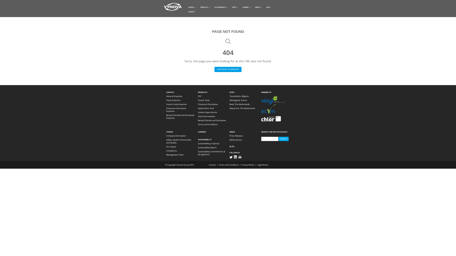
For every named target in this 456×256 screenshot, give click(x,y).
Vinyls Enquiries (173, 100)
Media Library (236, 140)
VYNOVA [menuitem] (191, 7)
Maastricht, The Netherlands (242, 108)
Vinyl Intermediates (206, 116)
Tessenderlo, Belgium (239, 96)
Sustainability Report (207, 147)
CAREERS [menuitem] (245, 7)
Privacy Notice (248, 165)
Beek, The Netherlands (240, 104)
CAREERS (202, 132)
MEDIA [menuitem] (257, 7)
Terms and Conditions (208, 124)
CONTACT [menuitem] (191, 12)
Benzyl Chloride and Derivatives (212, 120)
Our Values (171, 146)
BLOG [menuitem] (268, 7)
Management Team (175, 154)
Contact (212, 165)
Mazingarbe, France (238, 100)
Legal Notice (262, 165)
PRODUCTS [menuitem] (204, 7)
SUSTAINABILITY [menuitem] (220, 7)
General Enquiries (174, 96)
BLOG (232, 146)
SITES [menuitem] (234, 7)
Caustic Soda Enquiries (176, 104)
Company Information (176, 136)
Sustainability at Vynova (208, 143)
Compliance (171, 150)
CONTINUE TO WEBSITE (228, 69)
